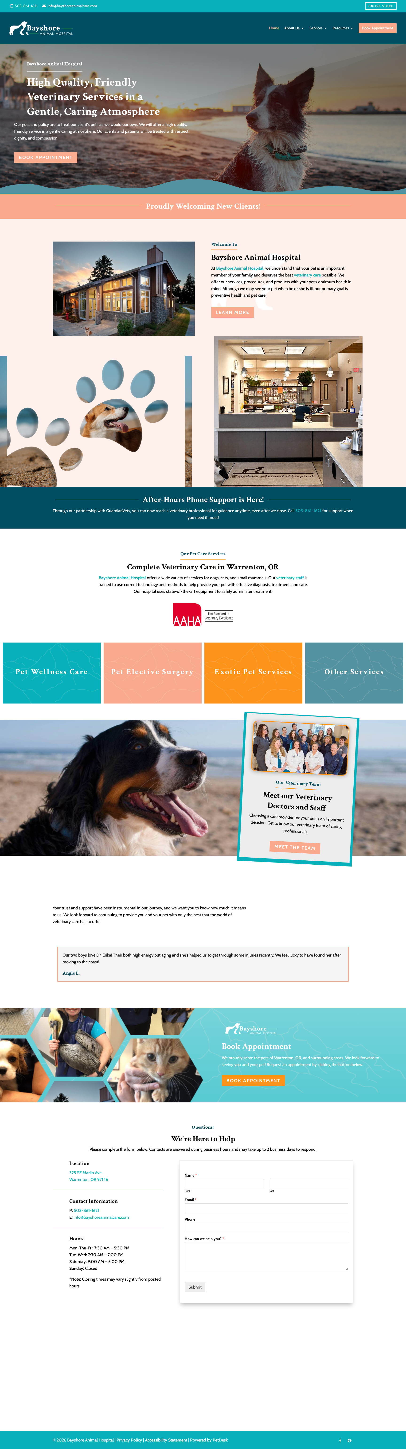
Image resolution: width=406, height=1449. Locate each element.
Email (190, 1200)
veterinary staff (290, 577)
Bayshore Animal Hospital (122, 577)
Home (274, 28)
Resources (340, 28)
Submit (195, 1287)
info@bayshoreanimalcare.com (72, 6)
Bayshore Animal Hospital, (240, 268)
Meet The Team (295, 847)
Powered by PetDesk (209, 1440)
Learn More (232, 312)
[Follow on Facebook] (340, 1440)
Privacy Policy (129, 1440)
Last (271, 1191)
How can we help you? (204, 1239)
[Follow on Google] (349, 1440)
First (187, 1191)
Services (316, 28)
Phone (190, 1219)
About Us (292, 28)
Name (191, 1175)
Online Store (380, 6)
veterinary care (307, 275)
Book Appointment (46, 157)
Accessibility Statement (166, 1440)
